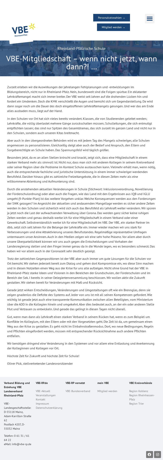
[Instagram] (157, 454)
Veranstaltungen (46, 395)
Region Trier (136, 403)
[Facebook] (149, 454)
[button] (149, 18)
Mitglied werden (107, 391)
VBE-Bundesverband (78, 391)
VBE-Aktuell (43, 391)
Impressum (42, 403)
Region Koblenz (138, 391)
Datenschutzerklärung (49, 408)
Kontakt (40, 399)
